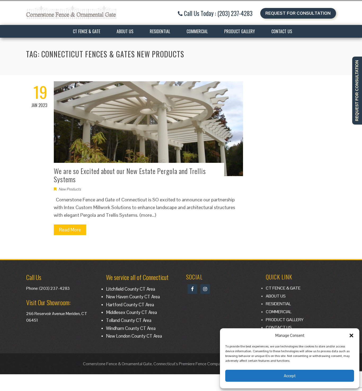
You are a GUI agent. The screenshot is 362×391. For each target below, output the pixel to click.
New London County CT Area (134, 336)
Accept (289, 375)
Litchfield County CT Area (130, 289)
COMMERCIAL (197, 31)
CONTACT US (281, 31)
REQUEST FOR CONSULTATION (298, 13)
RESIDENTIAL (160, 31)
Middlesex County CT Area (131, 312)
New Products (70, 189)
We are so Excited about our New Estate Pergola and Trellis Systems (130, 175)
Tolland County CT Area (128, 320)
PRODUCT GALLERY (239, 31)
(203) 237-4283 (54, 288)
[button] (351, 335)
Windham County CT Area (131, 328)
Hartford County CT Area (130, 305)
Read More (70, 230)
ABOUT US (125, 31)
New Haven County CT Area (133, 297)
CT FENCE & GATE (86, 31)
